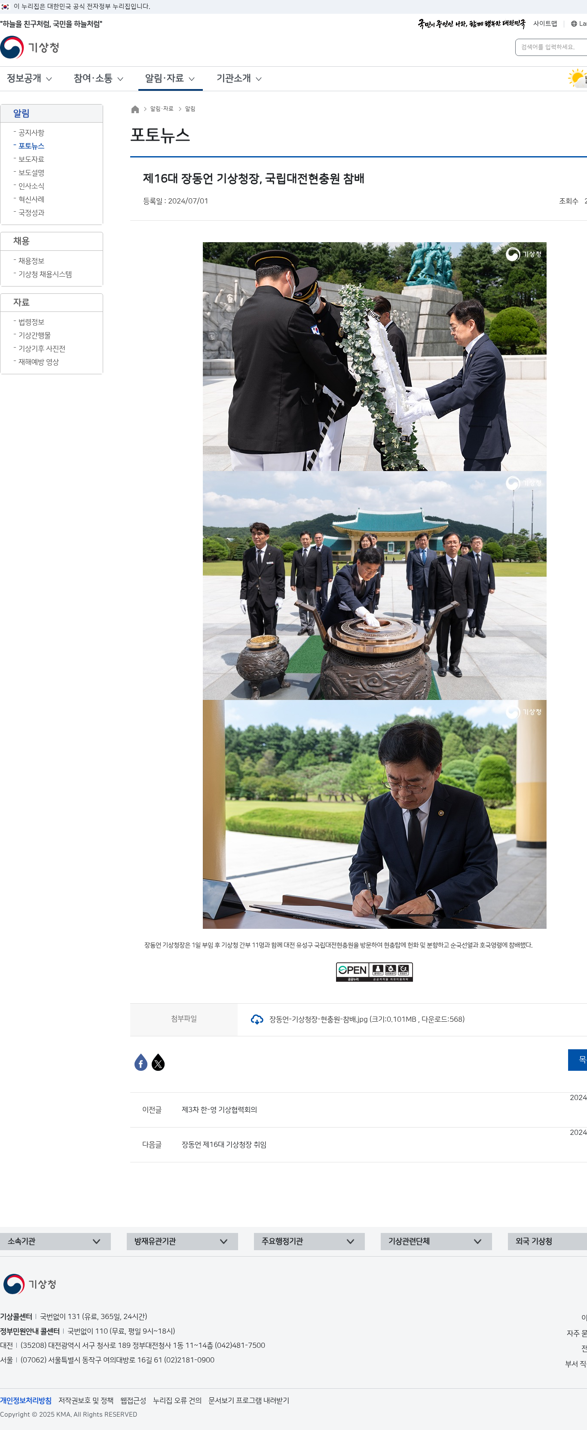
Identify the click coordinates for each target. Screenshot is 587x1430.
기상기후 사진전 (41, 349)
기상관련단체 (409, 1241)
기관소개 (234, 78)
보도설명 (31, 173)
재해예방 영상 (38, 362)
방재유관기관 (155, 1241)
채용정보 (31, 261)
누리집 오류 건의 (177, 1401)
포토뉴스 (31, 146)
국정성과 (31, 213)
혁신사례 (31, 199)
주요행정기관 (282, 1241)
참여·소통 (93, 78)
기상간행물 (34, 335)
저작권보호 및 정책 (85, 1401)
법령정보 (31, 322)
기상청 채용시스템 (45, 274)
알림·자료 (164, 78)
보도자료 (31, 159)
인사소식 (31, 186)
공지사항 (31, 133)
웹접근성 (133, 1401)
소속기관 (21, 1241)
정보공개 (24, 78)
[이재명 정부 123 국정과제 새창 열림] (472, 24)
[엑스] (158, 1062)
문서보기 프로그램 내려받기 (248, 1401)
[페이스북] (141, 1062)
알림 (190, 109)
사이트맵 (545, 24)
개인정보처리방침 (26, 1401)
